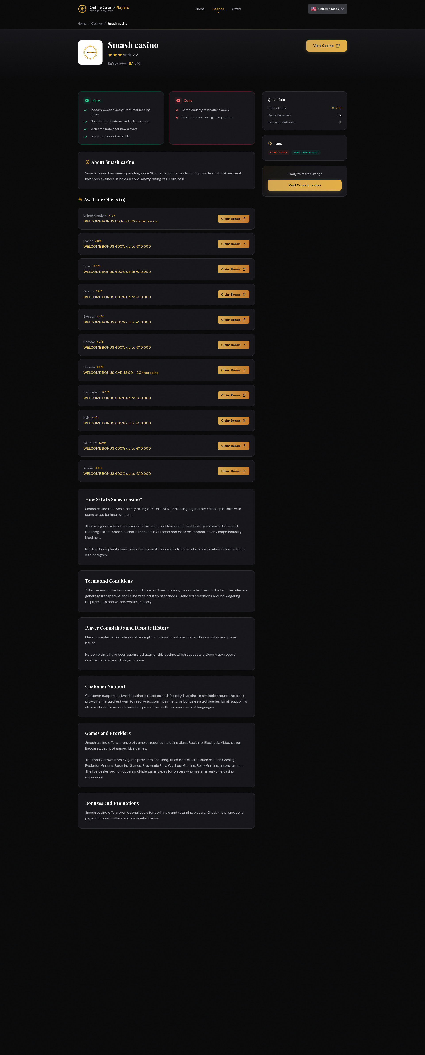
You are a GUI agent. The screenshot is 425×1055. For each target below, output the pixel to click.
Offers (236, 9)
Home (200, 9)
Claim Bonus (231, 219)
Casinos (218, 9)
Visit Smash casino (304, 185)
